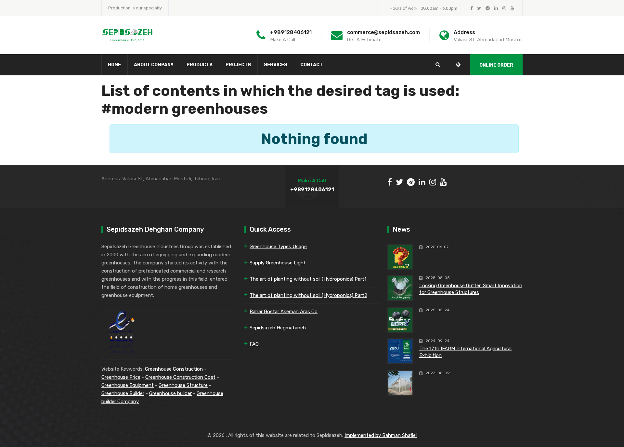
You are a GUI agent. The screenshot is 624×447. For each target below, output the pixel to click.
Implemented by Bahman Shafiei (380, 435)
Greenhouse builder (170, 393)
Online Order (496, 65)
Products (200, 65)
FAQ (254, 344)
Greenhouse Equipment (127, 385)
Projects (238, 65)
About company (154, 65)
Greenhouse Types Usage (278, 246)
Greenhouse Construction (174, 369)
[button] (458, 64)
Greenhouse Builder (122, 393)
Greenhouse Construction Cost (180, 377)
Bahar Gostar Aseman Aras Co (284, 311)
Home (114, 65)
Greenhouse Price (120, 377)
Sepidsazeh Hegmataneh (278, 328)
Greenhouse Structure (183, 385)
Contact (311, 65)
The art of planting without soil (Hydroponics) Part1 (308, 279)
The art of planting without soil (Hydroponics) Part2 (308, 295)
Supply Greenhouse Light (278, 263)
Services (275, 65)
